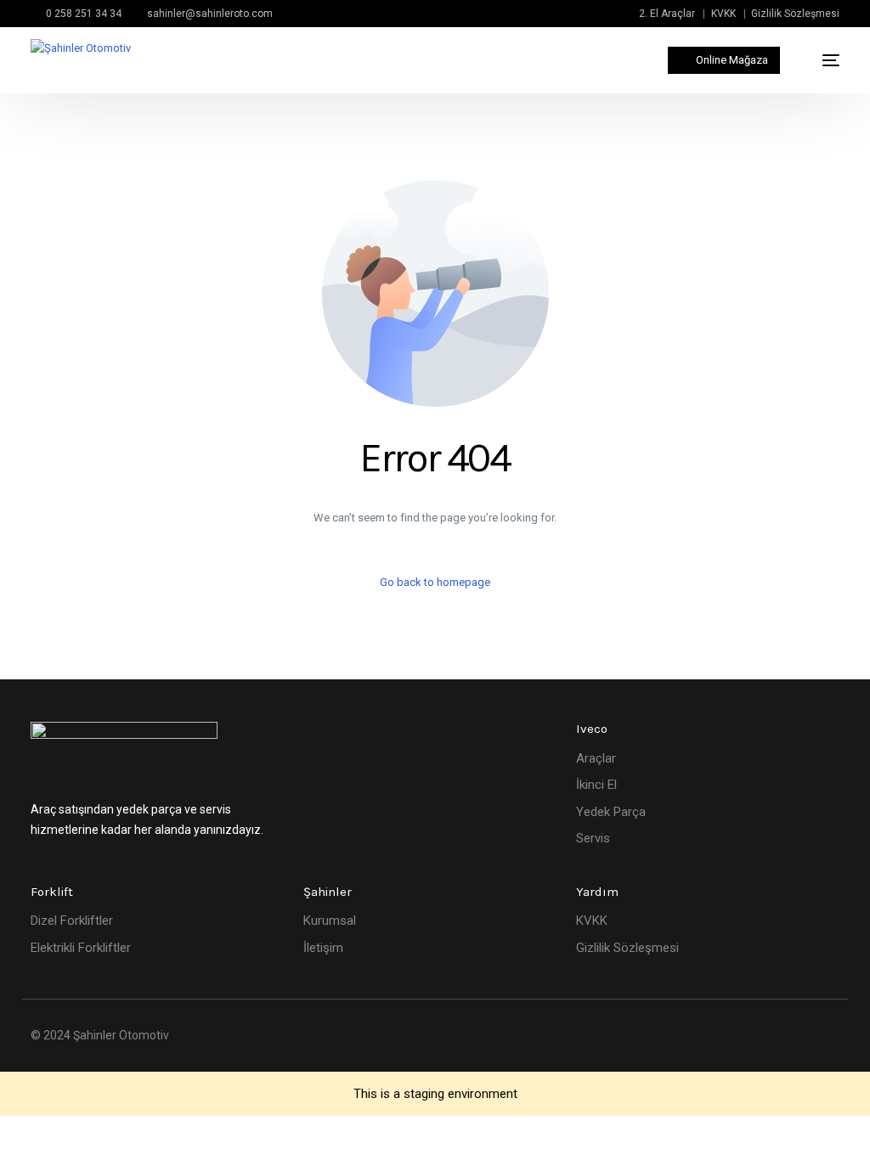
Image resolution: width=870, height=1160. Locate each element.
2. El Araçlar (667, 14)
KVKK (723, 14)
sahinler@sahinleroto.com (210, 13)
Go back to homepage (435, 582)
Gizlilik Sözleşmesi (795, 14)
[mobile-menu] (822, 60)
